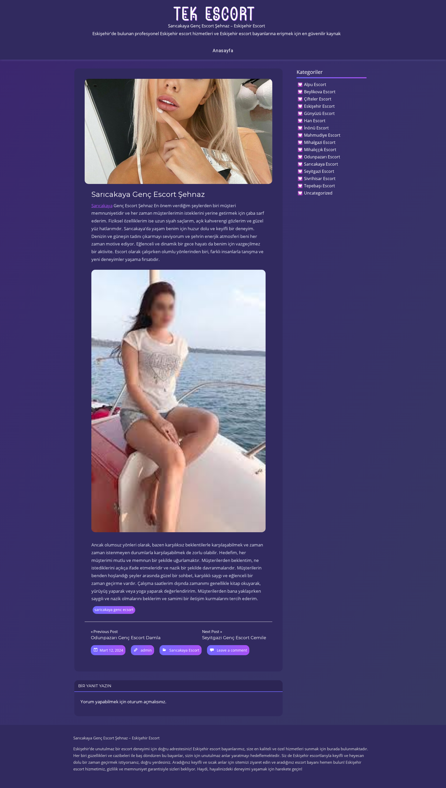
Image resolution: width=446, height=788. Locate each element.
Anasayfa (223, 50)
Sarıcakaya (102, 205)
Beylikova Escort (320, 92)
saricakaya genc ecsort (113, 609)
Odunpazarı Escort (322, 157)
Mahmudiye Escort (322, 135)
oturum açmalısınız (146, 702)
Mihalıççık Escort (320, 149)
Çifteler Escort (317, 99)
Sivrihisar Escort (320, 178)
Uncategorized (318, 193)
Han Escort (314, 120)
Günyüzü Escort (319, 113)
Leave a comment (232, 650)
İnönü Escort (316, 128)
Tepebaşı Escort (319, 186)
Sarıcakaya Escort (184, 650)
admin (146, 650)
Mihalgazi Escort (320, 142)
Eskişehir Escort (319, 106)
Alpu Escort (315, 84)
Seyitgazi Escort (319, 171)
